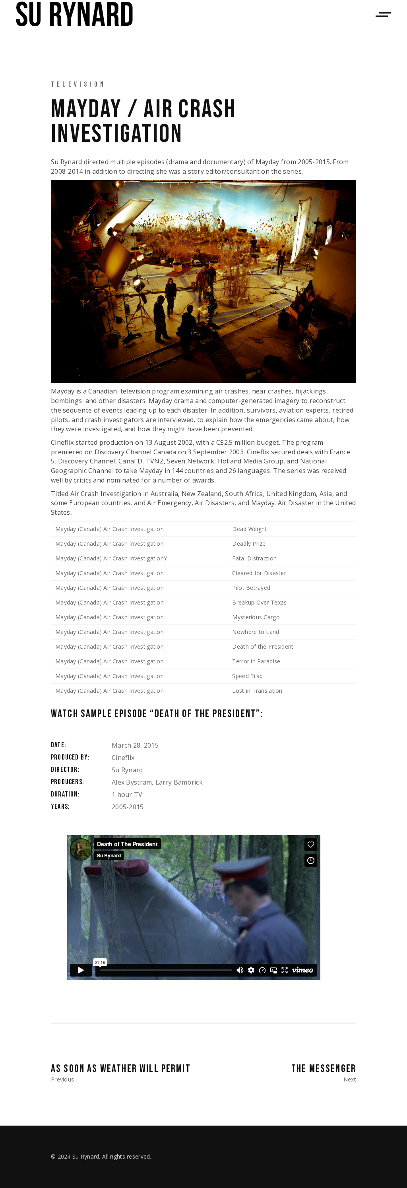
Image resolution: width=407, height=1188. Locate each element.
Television (78, 84)
